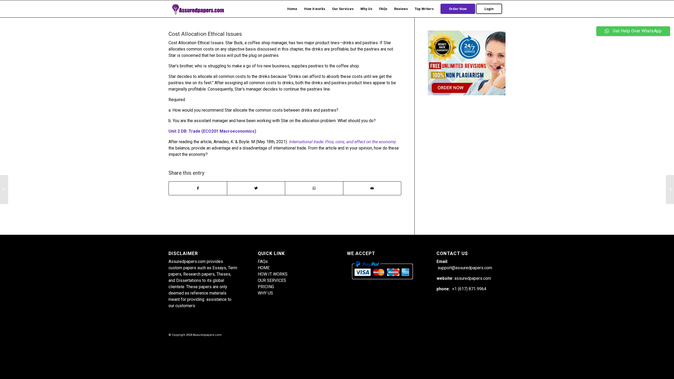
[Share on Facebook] (198, 188)
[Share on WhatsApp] (314, 188)
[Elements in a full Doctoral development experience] (4, 189)
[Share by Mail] (372, 188)
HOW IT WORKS (273, 274)
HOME (264, 267)
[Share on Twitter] (256, 188)
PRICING (266, 286)
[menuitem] (292, 8)
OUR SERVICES (272, 280)
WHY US (265, 293)
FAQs (263, 261)
